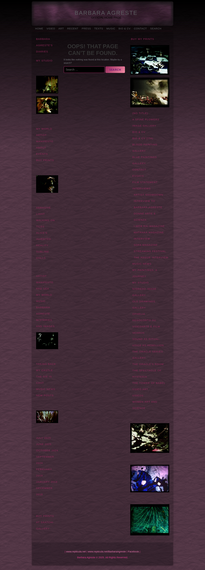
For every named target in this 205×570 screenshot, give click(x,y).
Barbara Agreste (106, 13)
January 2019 (46, 481)
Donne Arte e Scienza (145, 216)
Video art (140, 389)
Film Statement (145, 182)
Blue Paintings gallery (144, 160)
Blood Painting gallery (144, 147)
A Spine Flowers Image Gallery (145, 122)
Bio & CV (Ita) (142, 138)
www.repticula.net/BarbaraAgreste (107, 551)
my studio (44, 60)
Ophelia (138, 314)
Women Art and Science (144, 405)
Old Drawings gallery (143, 304)
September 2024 (45, 459)
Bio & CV (125, 28)
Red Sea (42, 288)
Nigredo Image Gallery (144, 292)
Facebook (133, 551)
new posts (45, 395)
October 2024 (47, 450)
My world (44, 128)
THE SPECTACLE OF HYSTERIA (146, 373)
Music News (141, 263)
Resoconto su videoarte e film (146, 323)
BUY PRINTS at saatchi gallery (45, 522)
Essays (138, 176)
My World (44, 295)
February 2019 (44, 472)
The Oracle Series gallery (147, 354)
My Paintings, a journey (144, 273)
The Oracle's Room (148, 364)
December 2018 (44, 491)
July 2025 (43, 438)
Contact (140, 28)
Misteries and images (45, 323)
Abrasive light (43, 210)
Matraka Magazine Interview (149, 235)
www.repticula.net (76, 551)
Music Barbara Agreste (43, 307)
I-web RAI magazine (149, 226)
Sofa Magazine (146, 245)
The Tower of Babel (148, 383)
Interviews (141, 188)
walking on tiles (45, 223)
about (41, 147)
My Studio (140, 282)
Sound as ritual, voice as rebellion (148, 342)
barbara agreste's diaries (44, 45)
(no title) (140, 113)
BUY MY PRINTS (142, 39)
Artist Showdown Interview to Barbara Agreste (148, 201)
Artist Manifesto (44, 138)
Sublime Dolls (42, 254)
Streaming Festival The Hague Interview (151, 254)
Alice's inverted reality (43, 239)
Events (42, 154)
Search (155, 28)
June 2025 (43, 444)
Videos (138, 395)
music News (45, 389)
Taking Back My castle (46, 367)
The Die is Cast (44, 379)
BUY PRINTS (45, 160)
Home (39, 28)
